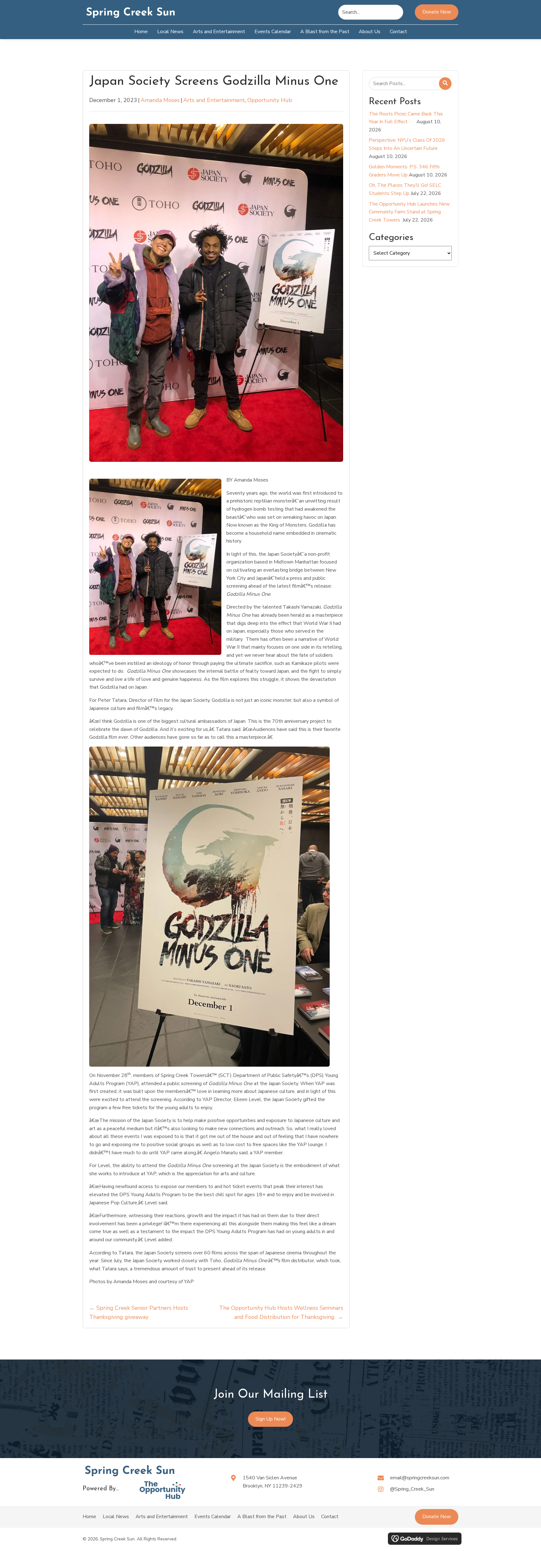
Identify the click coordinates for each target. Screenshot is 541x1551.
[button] (436, 1517)
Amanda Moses (160, 100)
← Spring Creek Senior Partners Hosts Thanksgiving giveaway (138, 1312)
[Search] (445, 83)
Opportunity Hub (269, 100)
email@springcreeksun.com (419, 1477)
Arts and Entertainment (214, 100)
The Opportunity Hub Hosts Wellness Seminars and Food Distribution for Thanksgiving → (281, 1312)
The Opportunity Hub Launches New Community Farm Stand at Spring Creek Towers (409, 212)
